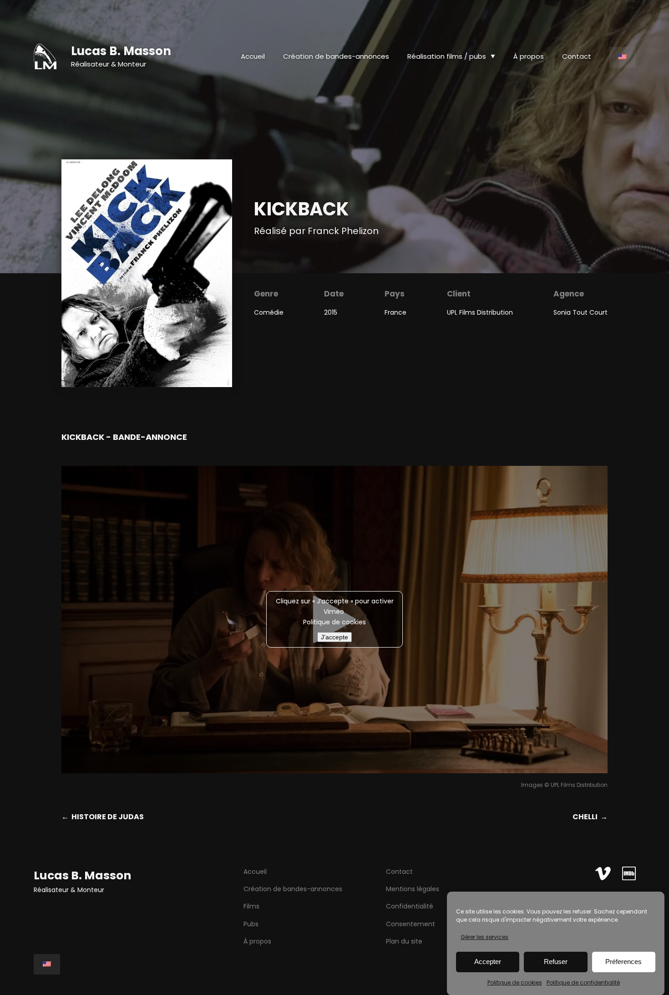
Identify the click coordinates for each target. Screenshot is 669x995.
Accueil (253, 56)
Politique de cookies (514, 982)
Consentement (410, 924)
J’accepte (334, 637)
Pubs (250, 924)
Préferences (623, 961)
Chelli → (590, 816)
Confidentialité (409, 906)
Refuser (556, 961)
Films (251, 906)
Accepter (487, 961)
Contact (399, 871)
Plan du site (404, 941)
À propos (257, 941)
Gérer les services (484, 937)
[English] (623, 57)
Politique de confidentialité (583, 982)
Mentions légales (412, 888)
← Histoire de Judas (102, 816)
